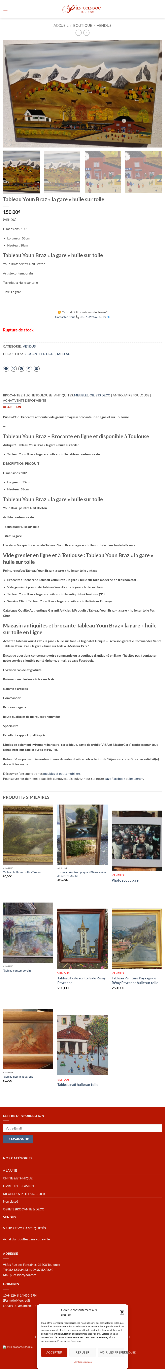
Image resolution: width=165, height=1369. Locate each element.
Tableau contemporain (17, 970)
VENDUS (104, 25)
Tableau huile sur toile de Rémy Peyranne (81, 980)
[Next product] (78, 33)
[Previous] (11, 93)
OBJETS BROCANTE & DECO (23, 1209)
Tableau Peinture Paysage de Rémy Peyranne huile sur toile (135, 980)
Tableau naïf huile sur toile (77, 1084)
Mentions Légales (82, 1361)
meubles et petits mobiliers (61, 773)
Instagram (136, 778)
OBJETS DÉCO (100, 395)
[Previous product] (86, 33)
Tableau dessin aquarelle (18, 1076)
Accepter (54, 1352)
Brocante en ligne (39, 354)
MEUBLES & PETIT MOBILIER (24, 1194)
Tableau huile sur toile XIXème (21, 872)
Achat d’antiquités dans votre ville (26, 1239)
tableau (63, 354)
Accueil (61, 25)
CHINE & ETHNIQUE (18, 1178)
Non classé (10, 1201)
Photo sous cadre (125, 880)
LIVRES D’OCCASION (18, 1186)
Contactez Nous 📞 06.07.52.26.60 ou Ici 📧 (82, 317)
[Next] (153, 93)
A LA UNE (10, 1170)
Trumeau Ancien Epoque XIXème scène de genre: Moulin (81, 874)
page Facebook (114, 778)
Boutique (82, 25)
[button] (122, 1312)
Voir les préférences (112, 1352)
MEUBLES (81, 395)
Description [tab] (12, 407)
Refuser (82, 1352)
